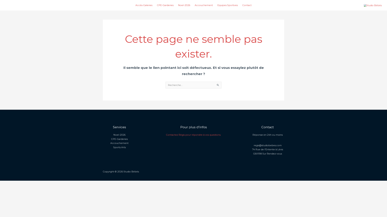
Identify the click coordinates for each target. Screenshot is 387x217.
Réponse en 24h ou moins (267, 134)
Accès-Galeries (143, 5)
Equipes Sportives (227, 5)
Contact (247, 5)
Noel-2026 (184, 5)
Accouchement (204, 5)
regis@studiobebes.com (268, 145)
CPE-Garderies (165, 5)
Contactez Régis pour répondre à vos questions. (193, 134)
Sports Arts (119, 147)
